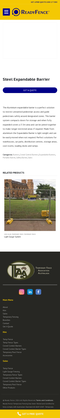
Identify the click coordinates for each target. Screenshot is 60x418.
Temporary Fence (17, 234)
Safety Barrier (21, 157)
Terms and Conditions (44, 400)
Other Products (9, 387)
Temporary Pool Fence (12, 352)
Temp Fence (8, 339)
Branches (6, 320)
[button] (6, 12)
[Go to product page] (30, 205)
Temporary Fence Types (12, 375)
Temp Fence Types (10, 342)
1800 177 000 (51, 2)
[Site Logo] (30, 12)
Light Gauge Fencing (11, 371)
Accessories (7, 355)
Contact (6, 323)
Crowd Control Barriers (29, 155)
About (5, 307)
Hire (5, 234)
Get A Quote (8, 326)
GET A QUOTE (30, 90)
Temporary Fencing (10, 317)
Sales (30, 157)
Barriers (16, 155)
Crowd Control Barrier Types (14, 349)
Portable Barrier (9, 157)
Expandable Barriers (47, 155)
